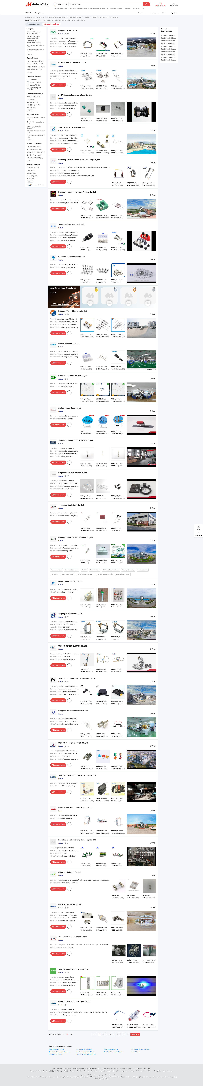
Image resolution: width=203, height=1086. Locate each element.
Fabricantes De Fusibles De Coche (172, 41)
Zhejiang (31, 170)
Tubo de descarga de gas (85, 574)
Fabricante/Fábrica (35, 64)
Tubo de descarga (128, 570)
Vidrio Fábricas (136, 1052)
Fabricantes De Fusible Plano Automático (174, 52)
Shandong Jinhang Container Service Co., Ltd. (75, 440)
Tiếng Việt (157, 1071)
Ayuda (155, 13)
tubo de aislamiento (71, 570)
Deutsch (86, 1071)
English (45, 1071)
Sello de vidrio (94, 570)
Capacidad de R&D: (56, 44)
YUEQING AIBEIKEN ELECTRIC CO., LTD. (73, 743)
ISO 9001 (32, 99)
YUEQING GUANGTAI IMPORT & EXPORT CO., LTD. (77, 775)
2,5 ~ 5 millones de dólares (35, 136)
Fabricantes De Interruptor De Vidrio (59, 1052)
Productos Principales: (57, 41)
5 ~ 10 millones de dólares (35, 123)
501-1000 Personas (35, 158)
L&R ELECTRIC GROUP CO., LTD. (70, 904)
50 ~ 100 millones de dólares (33, 127)
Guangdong (33, 168)
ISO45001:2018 (33, 105)
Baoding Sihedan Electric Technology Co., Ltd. (75, 537)
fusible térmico (142, 570)
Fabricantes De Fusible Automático (172, 43)
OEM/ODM (33, 79)
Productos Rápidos (127, 1068)
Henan (30, 179)
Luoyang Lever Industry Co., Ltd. (70, 581)
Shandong (32, 176)
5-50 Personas (33, 147)
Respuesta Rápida (35, 82)
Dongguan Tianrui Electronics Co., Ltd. (72, 311)
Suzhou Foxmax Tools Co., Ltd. (70, 408)
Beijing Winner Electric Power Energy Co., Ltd (75, 807)
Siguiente (134, 1034)
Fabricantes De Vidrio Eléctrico (140, 1049)
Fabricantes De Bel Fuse (111, 1049)
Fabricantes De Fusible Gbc (57, 1049)
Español (79, 1071)
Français (72, 1071)
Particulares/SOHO (34, 69)
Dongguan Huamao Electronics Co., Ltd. (73, 710)
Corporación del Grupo (36, 67)
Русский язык (110, 1071)
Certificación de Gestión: (58, 176)
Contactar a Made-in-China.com (110, 1068)
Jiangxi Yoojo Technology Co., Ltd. (71, 224)
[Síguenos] (145, 1068)
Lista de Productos (34, 24)
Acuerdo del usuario (78, 1068)
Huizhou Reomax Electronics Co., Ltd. (72, 63)
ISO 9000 (31, 108)
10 (63, 1034)
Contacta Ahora (59, 53)
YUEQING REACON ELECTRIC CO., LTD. (72, 646)
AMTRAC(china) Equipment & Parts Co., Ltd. (75, 95)
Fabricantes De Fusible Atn (84, 1049)
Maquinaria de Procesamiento (34, 41)
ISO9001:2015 (33, 97)
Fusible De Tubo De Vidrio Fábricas (87, 1054)
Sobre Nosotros (57, 1068)
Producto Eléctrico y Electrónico (33, 33)
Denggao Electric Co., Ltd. (68, 30)
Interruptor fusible (68, 574)
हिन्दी (137, 1071)
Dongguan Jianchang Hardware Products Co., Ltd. (77, 192)
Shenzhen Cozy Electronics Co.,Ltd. (71, 127)
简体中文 (51, 1071)
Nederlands (131, 1071)
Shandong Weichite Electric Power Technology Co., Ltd (79, 160)
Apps (164, 13)
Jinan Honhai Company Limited (72, 937)
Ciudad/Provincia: (56, 108)
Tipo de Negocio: (55, 38)
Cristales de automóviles (111, 570)
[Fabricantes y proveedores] (36, 4)
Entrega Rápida (34, 85)
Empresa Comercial (35, 61)
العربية (123, 1071)
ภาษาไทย (143, 1071)
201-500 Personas (34, 155)
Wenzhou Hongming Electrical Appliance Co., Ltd (76, 678)
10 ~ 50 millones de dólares (36, 131)
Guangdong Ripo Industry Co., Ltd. (71, 505)
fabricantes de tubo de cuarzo (78, 9)
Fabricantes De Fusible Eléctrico (86, 1052)
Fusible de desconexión (105, 574)
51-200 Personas (34, 149)
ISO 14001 (32, 102)
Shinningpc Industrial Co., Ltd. (69, 872)
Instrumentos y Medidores (35, 46)
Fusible (84, 570)
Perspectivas (138, 1068)
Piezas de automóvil (122, 574)
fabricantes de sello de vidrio (132, 9)
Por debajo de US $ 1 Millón (36, 118)
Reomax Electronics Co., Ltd (69, 343)
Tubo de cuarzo (56, 570)
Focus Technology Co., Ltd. (97, 1075)
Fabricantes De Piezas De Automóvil (173, 35)
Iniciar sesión (173, 6)
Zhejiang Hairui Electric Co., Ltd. (70, 613)
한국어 (118, 1071)
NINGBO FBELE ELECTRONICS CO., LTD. (73, 376)
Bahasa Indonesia (168, 1071)
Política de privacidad (93, 1068)
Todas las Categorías (35, 13)
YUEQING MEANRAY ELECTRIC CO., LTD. (73, 969)
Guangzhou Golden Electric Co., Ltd (71, 256)
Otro (29, 72)
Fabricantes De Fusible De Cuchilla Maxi (174, 60)
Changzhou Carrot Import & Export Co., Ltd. (74, 1001)
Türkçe (150, 1071)
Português (94, 1071)
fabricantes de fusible (116, 9)
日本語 (66, 1071)
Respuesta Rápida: (56, 47)
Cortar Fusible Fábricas (55, 1054)
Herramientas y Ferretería (35, 50)
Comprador (141, 13)
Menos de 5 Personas (36, 152)
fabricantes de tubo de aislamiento (98, 9)
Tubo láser (54, 574)
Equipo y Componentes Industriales (34, 37)
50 (71, 1034)
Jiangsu (31, 173)
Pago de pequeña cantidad (34, 88)
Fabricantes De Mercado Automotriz (173, 38)
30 (67, 1034)
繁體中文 (59, 1071)
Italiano (101, 1071)
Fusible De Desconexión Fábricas (113, 1052)
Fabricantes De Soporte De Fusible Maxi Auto (176, 57)
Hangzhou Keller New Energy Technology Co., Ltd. (77, 840)
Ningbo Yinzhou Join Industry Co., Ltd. (72, 473)
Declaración (67, 1068)
